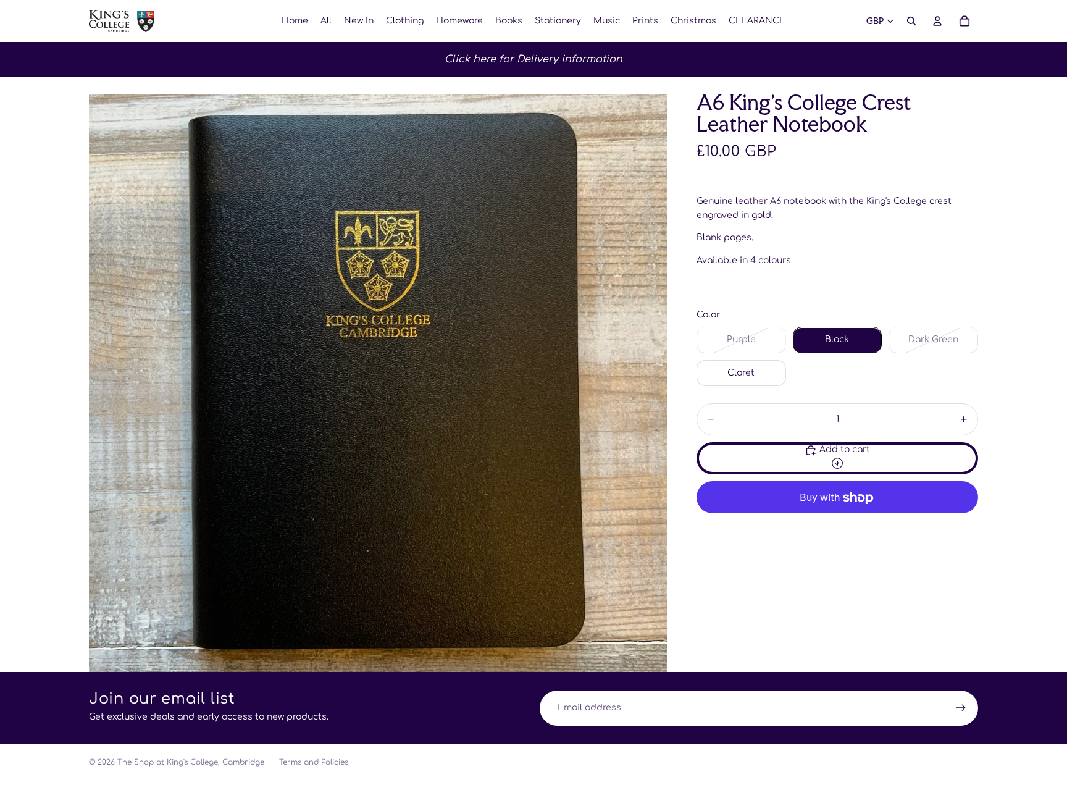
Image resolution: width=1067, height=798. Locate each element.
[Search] (911, 21)
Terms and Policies (313, 762)
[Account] (937, 21)
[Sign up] (961, 708)
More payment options (837, 526)
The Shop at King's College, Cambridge (190, 762)
